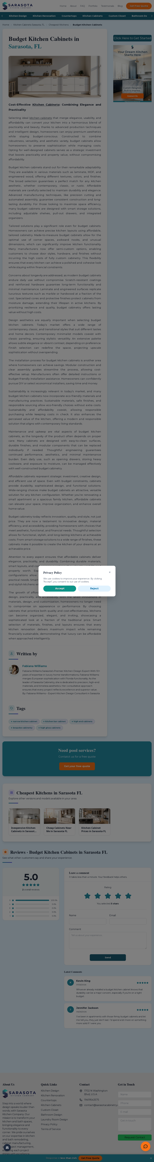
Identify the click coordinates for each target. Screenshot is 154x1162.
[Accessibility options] (7, 1147)
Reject (94, 588)
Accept (59, 588)
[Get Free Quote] (145, 1146)
